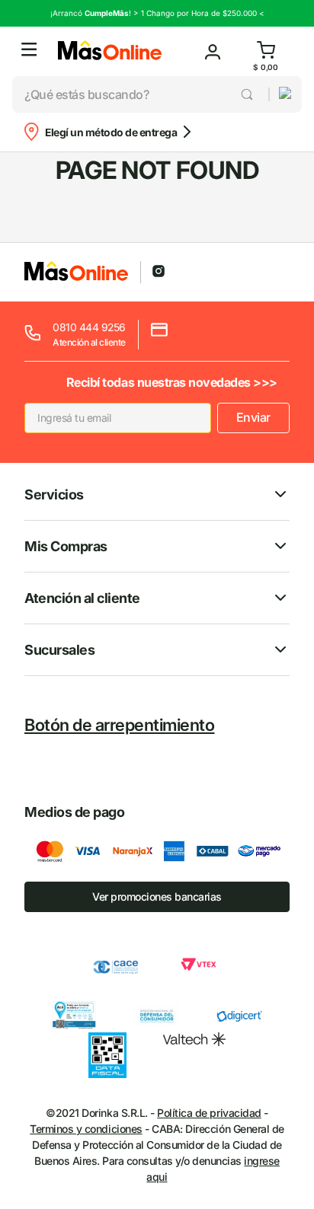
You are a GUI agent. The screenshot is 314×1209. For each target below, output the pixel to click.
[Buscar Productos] (248, 94)
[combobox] (140, 94)
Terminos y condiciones (86, 1128)
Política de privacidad (209, 1112)
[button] (29, 51)
